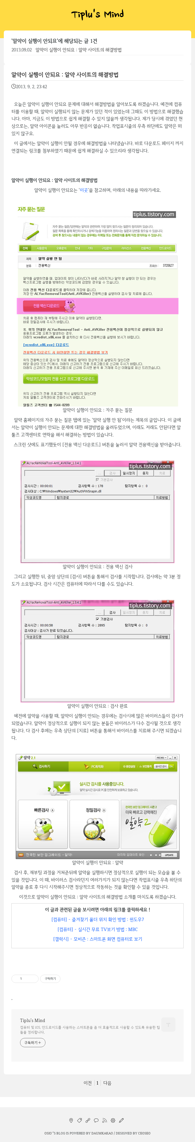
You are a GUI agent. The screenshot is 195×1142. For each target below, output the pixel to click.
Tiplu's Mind (97, 15)
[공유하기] (26, 979)
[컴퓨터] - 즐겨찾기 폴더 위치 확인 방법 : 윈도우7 (97, 919)
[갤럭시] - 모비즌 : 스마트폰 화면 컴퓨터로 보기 (97, 939)
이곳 (84, 190)
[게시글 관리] (33, 979)
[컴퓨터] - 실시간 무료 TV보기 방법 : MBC (97, 929)
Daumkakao (102, 1133)
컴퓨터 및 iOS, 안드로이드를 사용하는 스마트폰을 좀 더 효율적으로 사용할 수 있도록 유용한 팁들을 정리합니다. (90, 1029)
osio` (48, 1133)
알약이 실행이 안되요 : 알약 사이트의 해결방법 (79, 50)
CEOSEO (144, 1133)
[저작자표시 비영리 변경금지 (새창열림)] (67, 979)
